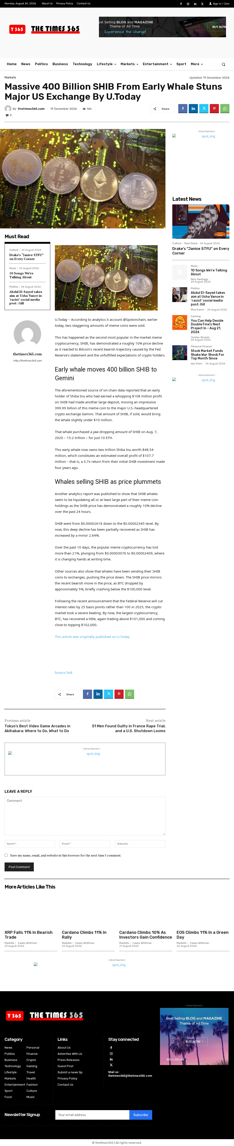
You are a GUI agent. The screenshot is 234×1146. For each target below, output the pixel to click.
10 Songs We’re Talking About (21, 275)
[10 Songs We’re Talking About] (179, 272)
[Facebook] (180, 4)
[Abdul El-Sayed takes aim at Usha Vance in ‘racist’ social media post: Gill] (179, 294)
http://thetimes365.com (27, 360)
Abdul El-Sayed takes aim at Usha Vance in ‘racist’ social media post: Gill (25, 297)
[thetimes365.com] (9, 108)
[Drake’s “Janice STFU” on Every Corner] (200, 221)
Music (12, 268)
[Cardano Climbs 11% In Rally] (88, 909)
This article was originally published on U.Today (92, 636)
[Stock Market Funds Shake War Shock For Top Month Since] (179, 352)
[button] (223, 64)
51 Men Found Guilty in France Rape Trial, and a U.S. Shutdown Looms (128, 728)
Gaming (196, 316)
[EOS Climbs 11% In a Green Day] (203, 909)
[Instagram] (187, 4)
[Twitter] (202, 4)
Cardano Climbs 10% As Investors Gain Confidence (145, 935)
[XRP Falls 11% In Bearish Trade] (31, 909)
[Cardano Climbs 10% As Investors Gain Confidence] (145, 909)
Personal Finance (201, 346)
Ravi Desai (190, 243)
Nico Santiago (199, 279)
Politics (13, 287)
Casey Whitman (27, 943)
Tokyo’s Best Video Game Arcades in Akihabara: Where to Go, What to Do (37, 728)
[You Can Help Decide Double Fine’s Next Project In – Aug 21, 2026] (179, 322)
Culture (14, 250)
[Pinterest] (214, 108)
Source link (63, 672)
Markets (10, 77)
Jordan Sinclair (200, 337)
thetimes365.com (31, 108)
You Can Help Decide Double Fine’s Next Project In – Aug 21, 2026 (207, 326)
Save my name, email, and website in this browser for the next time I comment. (65, 855)
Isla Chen (196, 363)
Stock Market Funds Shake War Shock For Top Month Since (207, 355)
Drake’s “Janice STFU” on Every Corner (26, 257)
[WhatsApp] (224, 108)
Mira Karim (197, 309)
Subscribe (140, 1115)
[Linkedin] (195, 4)
